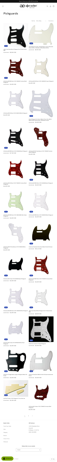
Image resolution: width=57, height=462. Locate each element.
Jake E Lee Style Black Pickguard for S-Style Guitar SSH (15, 50)
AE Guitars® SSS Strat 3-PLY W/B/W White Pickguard (41, 215)
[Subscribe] (39, 450)
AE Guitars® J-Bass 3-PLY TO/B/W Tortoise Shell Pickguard (40, 407)
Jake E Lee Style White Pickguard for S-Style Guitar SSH (40, 311)
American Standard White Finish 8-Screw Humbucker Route (41, 375)
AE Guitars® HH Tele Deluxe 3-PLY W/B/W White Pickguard (14, 247)
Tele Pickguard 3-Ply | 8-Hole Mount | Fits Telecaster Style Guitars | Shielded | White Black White (41, 47)
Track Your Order (7, 426)
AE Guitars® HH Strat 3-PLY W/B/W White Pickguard (15, 113)
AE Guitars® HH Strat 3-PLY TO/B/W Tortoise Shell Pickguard (15, 184)
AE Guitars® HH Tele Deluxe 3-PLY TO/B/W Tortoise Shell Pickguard (40, 152)
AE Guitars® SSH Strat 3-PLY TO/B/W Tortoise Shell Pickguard (40, 279)
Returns (5, 435)
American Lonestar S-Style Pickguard (37, 343)
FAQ (4, 429)
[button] (2, 6)
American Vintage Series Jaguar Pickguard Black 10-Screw (15, 375)
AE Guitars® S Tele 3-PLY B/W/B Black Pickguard (14, 278)
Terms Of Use (6, 438)
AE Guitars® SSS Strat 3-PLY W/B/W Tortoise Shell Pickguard (15, 82)
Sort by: (33, 20)
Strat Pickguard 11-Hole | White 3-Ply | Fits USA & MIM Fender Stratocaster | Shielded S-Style (40, 120)
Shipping (5, 432)
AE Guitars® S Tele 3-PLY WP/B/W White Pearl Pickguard (14, 343)
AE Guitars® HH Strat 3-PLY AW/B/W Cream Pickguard (41, 81)
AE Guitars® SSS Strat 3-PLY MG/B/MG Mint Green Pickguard (15, 215)
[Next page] (32, 415)
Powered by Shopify (14, 458)
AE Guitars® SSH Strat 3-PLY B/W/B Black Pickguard (41, 183)
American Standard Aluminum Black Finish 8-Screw (40, 247)
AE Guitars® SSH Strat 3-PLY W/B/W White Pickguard (15, 310)
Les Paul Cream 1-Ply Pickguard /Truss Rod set (14, 398)
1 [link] (24, 415)
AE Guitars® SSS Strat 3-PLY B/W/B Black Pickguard (15, 151)
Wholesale (5, 441)
